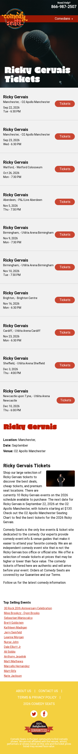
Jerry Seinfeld (13, 632)
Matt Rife (10, 671)
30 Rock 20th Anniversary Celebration (28, 608)
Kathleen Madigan (15, 627)
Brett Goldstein (14, 622)
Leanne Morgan (14, 637)
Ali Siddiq (9, 651)
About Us (23, 691)
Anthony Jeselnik (15, 656)
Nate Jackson (13, 675)
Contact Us (48, 691)
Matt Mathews (13, 661)
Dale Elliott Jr (12, 646)
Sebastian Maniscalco (18, 617)
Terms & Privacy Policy (36, 697)
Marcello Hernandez (17, 666)
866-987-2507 (63, 6)
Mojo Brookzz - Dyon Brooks (22, 613)
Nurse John (11, 642)
